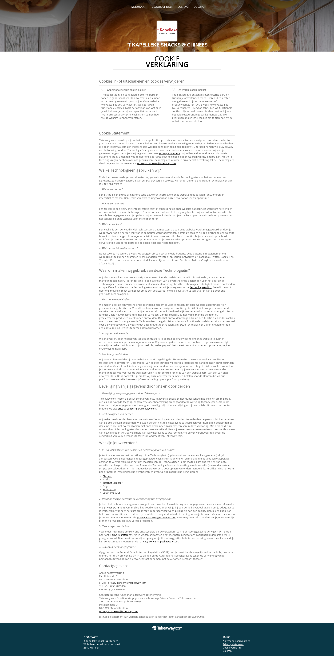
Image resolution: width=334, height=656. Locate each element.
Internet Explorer (112, 482)
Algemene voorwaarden (236, 641)
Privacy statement (233, 644)
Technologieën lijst (201, 287)
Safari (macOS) (111, 492)
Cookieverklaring (232, 647)
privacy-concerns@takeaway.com (156, 163)
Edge (105, 486)
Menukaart (139, 7)
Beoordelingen (162, 7)
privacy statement (169, 153)
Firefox (106, 479)
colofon (200, 7)
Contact (183, 7)
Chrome (107, 476)
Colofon (227, 651)
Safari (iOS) (109, 489)
